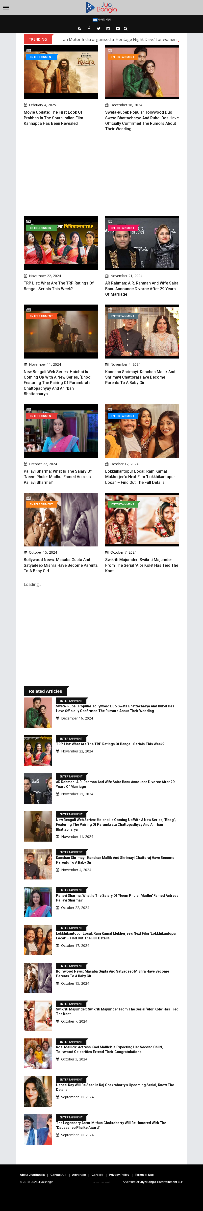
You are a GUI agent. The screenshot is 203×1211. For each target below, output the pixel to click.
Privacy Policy (119, 1175)
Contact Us (58, 1175)
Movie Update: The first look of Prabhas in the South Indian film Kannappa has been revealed (53, 118)
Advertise (79, 1175)
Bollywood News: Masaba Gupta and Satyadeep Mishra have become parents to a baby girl (61, 565)
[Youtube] (118, 28)
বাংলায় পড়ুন (104, 19)
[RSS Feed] (79, 28)
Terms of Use (144, 1175)
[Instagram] (108, 28)
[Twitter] (98, 28)
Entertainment (41, 57)
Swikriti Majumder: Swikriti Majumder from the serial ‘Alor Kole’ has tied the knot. (141, 565)
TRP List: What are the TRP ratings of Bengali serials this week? (110, 744)
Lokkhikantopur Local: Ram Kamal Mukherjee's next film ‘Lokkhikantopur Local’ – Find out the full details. (140, 477)
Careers (97, 1175)
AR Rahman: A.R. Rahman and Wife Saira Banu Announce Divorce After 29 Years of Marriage (141, 289)
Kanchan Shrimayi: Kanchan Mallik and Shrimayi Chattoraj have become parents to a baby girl (140, 377)
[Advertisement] (101, 174)
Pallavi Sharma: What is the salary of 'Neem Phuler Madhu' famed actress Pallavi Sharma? (58, 477)
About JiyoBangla (32, 1175)
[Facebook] (89, 28)
